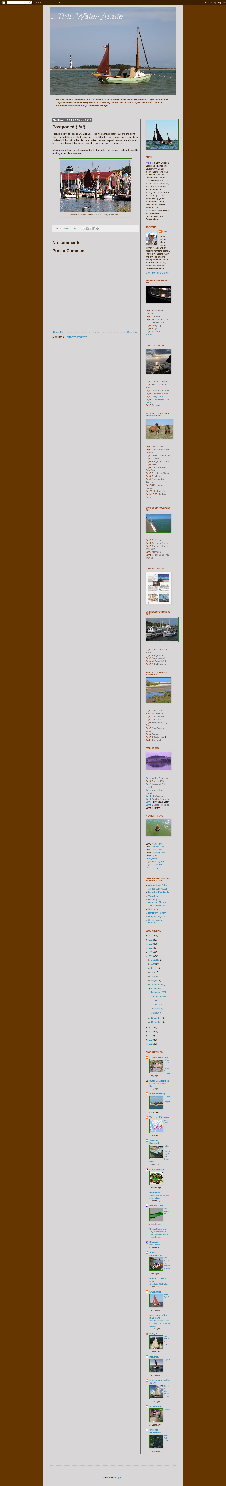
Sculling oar (154, 909)
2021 (151, 1044)
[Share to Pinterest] (97, 228)
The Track (156, 740)
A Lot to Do (156, 1000)
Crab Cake (157, 849)
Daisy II (153, 1333)
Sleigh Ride (157, 396)
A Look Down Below (158, 885)
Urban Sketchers (157, 1229)
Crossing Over (159, 852)
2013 (151, 944)
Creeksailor (155, 1292)
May (153, 968)
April (153, 964)
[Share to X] (91, 228)
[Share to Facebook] (94, 228)
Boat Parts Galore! (157, 913)
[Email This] (84, 228)
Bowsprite (154, 1242)
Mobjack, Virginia (156, 916)
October (155, 988)
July (153, 976)
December (156, 1022)
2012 (151, 940)
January (155, 960)
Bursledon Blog (157, 1094)
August (155, 980)
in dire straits (154, 1245)
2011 (151, 935)
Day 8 (148, 805)
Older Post (132, 332)
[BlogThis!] (87, 228)
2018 (151, 1031)
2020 (151, 1040)
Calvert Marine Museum (155, 921)
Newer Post (58, 332)
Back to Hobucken (161, 805)
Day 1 (148, 778)
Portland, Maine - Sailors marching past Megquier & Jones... (159, 1323)
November (156, 1018)
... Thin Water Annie (86, 16)
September (156, 984)
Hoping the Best (158, 996)
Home (96, 332)
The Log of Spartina (159, 1117)
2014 (151, 948)
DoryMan (154, 1357)
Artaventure (155, 1406)
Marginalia (154, 1192)
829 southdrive (156, 1169)
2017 (151, 1027)
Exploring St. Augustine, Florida (157, 900)
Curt (164, 231)
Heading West (158, 861)
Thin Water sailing (157, 906)
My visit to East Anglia (158, 892)
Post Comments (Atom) (77, 337)
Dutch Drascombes (159, 1081)
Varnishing (153, 896)
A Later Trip (157, 844)
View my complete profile (158, 273)
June (154, 972)
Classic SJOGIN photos (159, 1284)
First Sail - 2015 (166, 1438)
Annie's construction (158, 889)
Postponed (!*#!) (158, 992)
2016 (151, 956)
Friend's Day (158, 846)
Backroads (157, 405)
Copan (167, 1409)
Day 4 (148, 790)
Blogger (119, 1477)
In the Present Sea (158, 1057)
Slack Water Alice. (166, 1211)
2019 (151, 1036)
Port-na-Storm (156, 1206)
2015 (151, 952)
